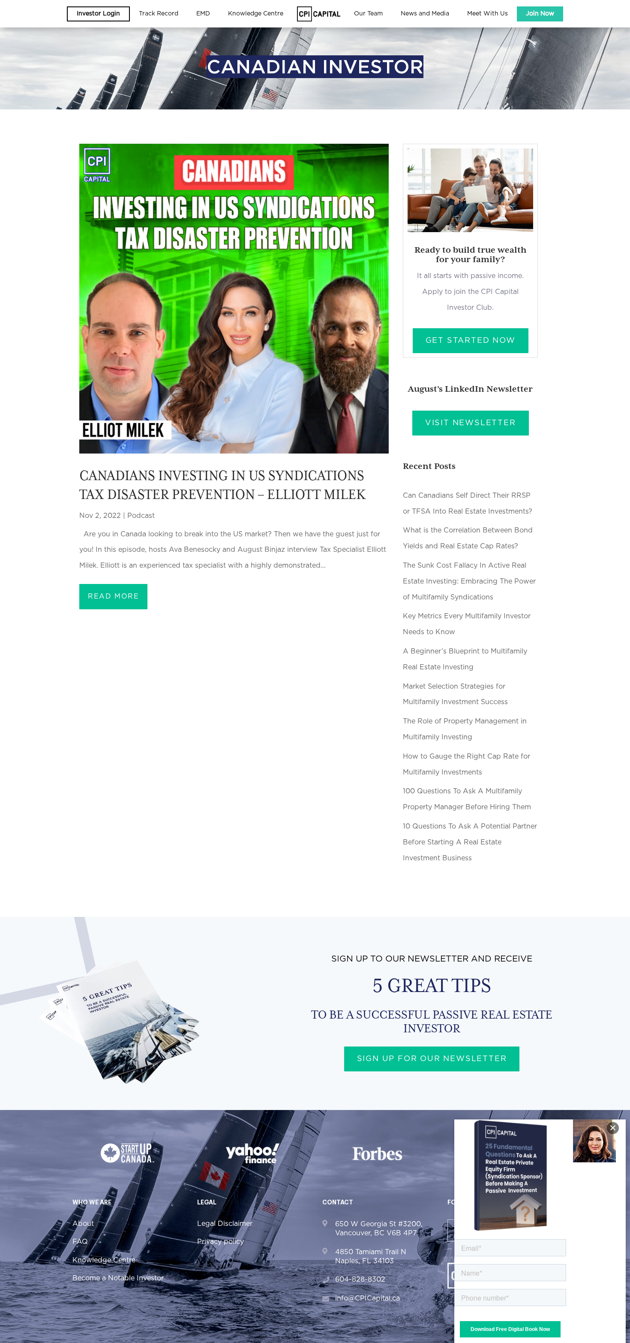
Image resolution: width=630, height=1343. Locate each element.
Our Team (368, 14)
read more (113, 596)
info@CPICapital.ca (367, 1298)
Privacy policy (220, 1241)
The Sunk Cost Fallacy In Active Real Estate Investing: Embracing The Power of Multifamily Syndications (469, 581)
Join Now (540, 14)
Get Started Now (471, 341)
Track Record (158, 14)
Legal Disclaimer (224, 1223)
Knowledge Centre (103, 1260)
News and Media (425, 14)
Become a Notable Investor (118, 1278)
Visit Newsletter (470, 423)
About (83, 1223)
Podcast (141, 515)
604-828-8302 (360, 1279)
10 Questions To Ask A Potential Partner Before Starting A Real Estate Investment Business (470, 842)
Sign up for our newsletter (432, 1059)
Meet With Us (487, 14)
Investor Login (98, 14)
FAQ (80, 1241)
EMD (203, 14)
